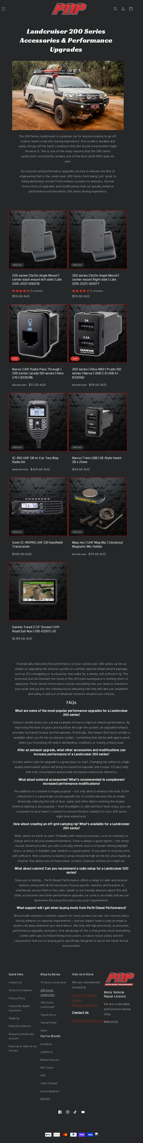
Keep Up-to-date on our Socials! (23, 1048)
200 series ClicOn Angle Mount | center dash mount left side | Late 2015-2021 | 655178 (37, 280)
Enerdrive (46, 1044)
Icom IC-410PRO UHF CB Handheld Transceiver (37, 545)
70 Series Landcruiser (53, 982)
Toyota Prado (48, 1022)
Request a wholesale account (21, 1036)
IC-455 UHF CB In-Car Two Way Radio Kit (35, 460)
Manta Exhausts (49, 1059)
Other (43, 1030)
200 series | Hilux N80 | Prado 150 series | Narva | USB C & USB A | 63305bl (96, 373)
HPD (43, 1075)
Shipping (14, 1018)
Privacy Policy (17, 998)
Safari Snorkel (49, 1083)
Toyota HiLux (48, 1014)
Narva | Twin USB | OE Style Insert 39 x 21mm (97, 460)
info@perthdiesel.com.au (89, 1020)
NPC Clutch (47, 1067)
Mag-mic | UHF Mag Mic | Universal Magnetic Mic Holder (97, 545)
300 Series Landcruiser (47, 1004)
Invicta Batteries (49, 1091)
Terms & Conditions (20, 990)
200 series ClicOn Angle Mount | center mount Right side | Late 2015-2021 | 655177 (95, 280)
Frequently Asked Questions (19, 1008)
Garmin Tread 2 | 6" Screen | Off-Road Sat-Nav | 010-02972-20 (36, 629)
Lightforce (46, 1051)
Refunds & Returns (20, 1026)
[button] (115, 9)
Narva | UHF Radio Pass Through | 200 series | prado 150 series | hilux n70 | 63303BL (38, 373)
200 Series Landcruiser (47, 992)
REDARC (45, 1099)
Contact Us (15, 982)
